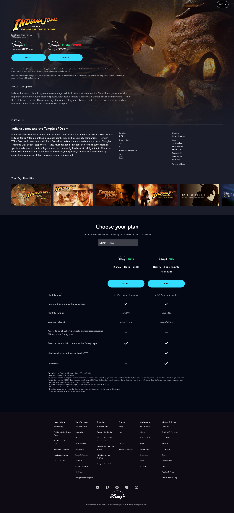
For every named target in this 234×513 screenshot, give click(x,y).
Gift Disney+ (79, 472)
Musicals (143, 432)
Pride (142, 461)
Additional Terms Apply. (30, 78)
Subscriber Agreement (61, 449)
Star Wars (122, 444)
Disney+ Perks (80, 432)
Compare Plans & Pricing (105, 464)
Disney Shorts (144, 449)
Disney (121, 426)
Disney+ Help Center (112, 389)
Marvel (121, 438)
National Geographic (126, 449)
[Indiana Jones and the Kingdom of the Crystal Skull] (157, 195)
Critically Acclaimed (147, 438)
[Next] (229, 194)
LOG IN (222, 4)
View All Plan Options (21, 86)
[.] (97, 487)
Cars (163, 466)
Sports (142, 444)
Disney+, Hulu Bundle (104, 432)
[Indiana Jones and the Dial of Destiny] (115, 195)
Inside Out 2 (166, 438)
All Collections (145, 426)
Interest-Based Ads (60, 461)
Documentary (144, 455)
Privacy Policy (58, 426)
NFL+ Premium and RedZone (103, 456)
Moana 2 (165, 444)
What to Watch (80, 444)
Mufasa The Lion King (169, 478)
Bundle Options (102, 426)
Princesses (143, 466)
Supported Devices (81, 455)
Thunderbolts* (167, 461)
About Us (78, 461)
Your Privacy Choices (61, 455)
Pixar (120, 432)
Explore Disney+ (81, 426)
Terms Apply (52, 373)
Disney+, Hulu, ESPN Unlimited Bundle (104, 439)
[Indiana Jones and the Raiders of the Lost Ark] (31, 195)
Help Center (79, 449)
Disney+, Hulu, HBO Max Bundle (106, 448)
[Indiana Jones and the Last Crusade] (73, 195)
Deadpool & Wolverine (170, 432)
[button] (84, 422)
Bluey (164, 455)
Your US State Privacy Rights (61, 442)
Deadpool (165, 426)
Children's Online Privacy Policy (62, 433)
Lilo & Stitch (166, 449)
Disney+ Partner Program (84, 478)
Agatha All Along (168, 472)
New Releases (80, 438)
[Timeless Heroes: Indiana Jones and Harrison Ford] (199, 195)
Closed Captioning (81, 466)
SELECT (28, 57)
